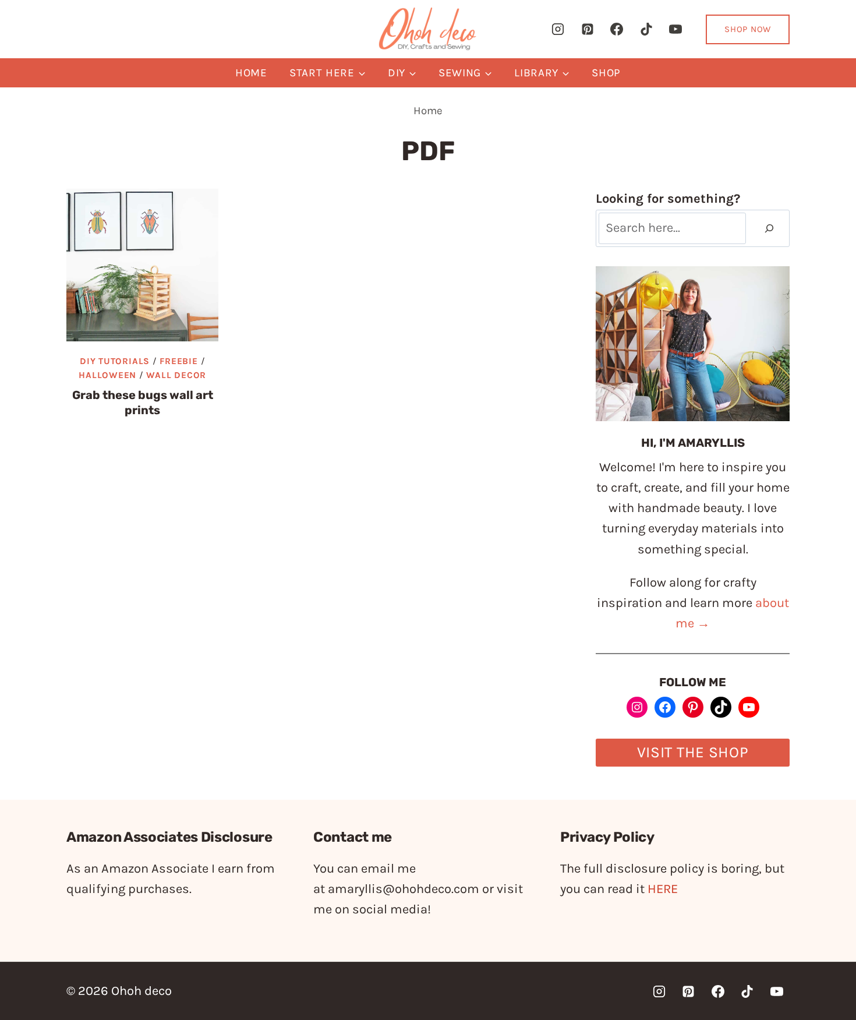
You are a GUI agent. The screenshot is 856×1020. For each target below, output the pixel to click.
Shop (606, 72)
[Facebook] (616, 29)
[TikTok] (646, 29)
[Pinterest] (587, 29)
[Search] (769, 229)
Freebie (178, 361)
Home (251, 72)
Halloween (107, 375)
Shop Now (747, 29)
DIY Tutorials (115, 361)
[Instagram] (558, 29)
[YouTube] (675, 29)
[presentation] (142, 265)
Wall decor (176, 375)
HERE (663, 889)
